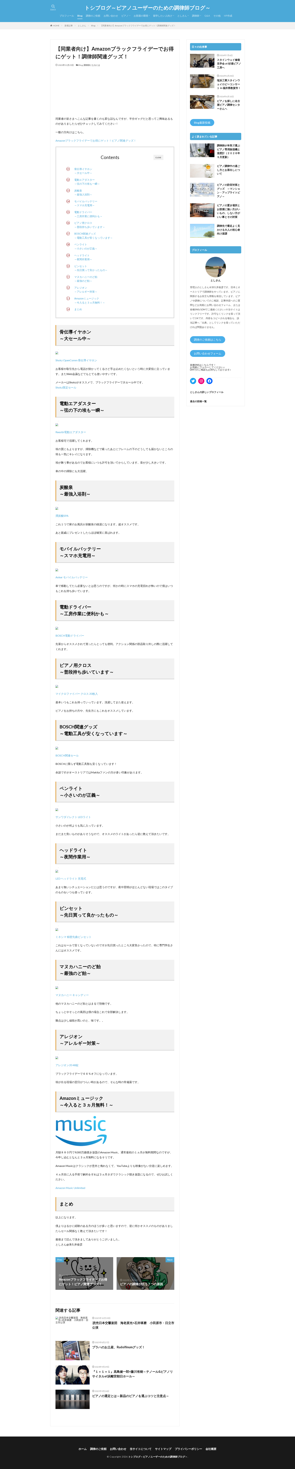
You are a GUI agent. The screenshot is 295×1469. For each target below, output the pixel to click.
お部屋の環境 (141, 15)
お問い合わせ (111, 15)
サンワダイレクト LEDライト (73, 817)
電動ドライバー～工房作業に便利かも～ (88, 214)
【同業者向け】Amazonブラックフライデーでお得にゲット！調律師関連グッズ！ (138, 25)
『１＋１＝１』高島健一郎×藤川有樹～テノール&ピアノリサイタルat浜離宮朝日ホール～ (132, 1374)
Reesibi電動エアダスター (70, 432)
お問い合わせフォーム (207, 353)
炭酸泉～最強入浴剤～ (83, 192)
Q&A (207, 15)
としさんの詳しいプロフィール (206, 392)
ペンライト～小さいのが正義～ (85, 246)
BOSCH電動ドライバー (69, 635)
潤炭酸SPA (61, 515)
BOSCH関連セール (67, 755)
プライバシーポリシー (188, 1448)
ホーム (83, 1448)
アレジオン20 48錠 (67, 1065)
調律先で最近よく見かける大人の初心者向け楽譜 (228, 229)
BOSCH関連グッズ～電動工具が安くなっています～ (93, 235)
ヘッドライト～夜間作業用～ (83, 257)
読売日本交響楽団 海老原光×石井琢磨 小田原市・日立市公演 (133, 1325)
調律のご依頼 (93, 15)
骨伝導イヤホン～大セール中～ (83, 171)
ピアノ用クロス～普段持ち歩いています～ (89, 224)
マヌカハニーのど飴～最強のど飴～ (85, 278)
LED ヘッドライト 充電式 (70, 878)
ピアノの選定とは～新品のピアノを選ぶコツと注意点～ (130, 1396)
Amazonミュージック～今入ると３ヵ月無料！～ (89, 300)
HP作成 (228, 15)
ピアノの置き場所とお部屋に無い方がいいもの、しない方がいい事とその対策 (228, 211)
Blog (79, 15)
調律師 (195, 15)
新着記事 (69, 25)
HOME (56, 25)
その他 (217, 15)
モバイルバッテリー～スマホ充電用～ (85, 203)
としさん (182, 15)
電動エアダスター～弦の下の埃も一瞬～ (87, 181)
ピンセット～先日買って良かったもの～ (91, 268)
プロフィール (67, 15)
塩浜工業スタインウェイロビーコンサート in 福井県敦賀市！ (229, 84)
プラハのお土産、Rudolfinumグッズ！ (118, 1347)
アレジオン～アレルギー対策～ (85, 289)
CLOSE (158, 157)
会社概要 (211, 1448)
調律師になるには (92, 65)
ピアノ (125, 15)
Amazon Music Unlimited (70, 1187)
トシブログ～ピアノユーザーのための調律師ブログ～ (147, 7)
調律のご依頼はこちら (207, 339)
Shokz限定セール (65, 387)
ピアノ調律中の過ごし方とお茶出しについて (228, 169)
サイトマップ (163, 1448)
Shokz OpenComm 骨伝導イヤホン (76, 360)
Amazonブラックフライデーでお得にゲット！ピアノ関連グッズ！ (95, 140)
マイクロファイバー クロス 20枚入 (76, 693)
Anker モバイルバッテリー (71, 577)
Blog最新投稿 (202, 122)
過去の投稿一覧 (198, 401)
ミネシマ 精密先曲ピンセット (73, 936)
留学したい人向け (162, 15)
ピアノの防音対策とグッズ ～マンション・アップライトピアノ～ (228, 190)
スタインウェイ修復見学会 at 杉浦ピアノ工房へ (229, 63)
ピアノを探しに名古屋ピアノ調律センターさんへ (228, 104)
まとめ (78, 309)
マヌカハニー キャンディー (72, 995)
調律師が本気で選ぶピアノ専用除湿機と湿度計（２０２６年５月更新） (228, 151)
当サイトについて (141, 1448)
